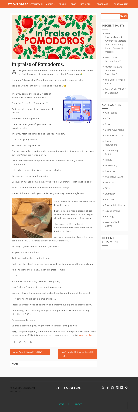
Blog (73, 4)
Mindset (109, 182)
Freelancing (111, 165)
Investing (110, 171)
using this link (85, 335)
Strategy (109, 216)
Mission (63, 4)
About (49, 4)
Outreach (110, 193)
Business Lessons (114, 135)
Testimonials (121, 4)
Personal (109, 199)
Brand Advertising (114, 129)
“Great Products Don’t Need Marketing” (113, 71)
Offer (108, 188)
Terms (60, 404)
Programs (102, 4)
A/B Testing (111, 112)
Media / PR (85, 4)
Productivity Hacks (115, 205)
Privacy (78, 404)
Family (108, 159)
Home (23, 4)
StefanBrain (36, 4)
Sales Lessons (112, 211)
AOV (107, 118)
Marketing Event (114, 177)
